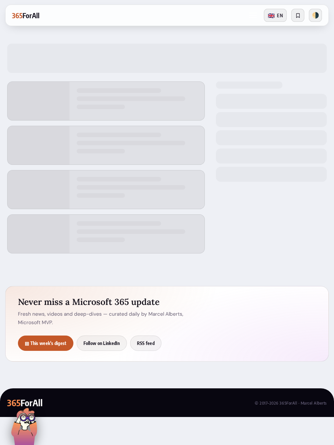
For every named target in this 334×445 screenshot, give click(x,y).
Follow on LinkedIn (102, 343)
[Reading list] (297, 15)
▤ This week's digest (46, 343)
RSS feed (146, 343)
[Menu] (252, 15)
